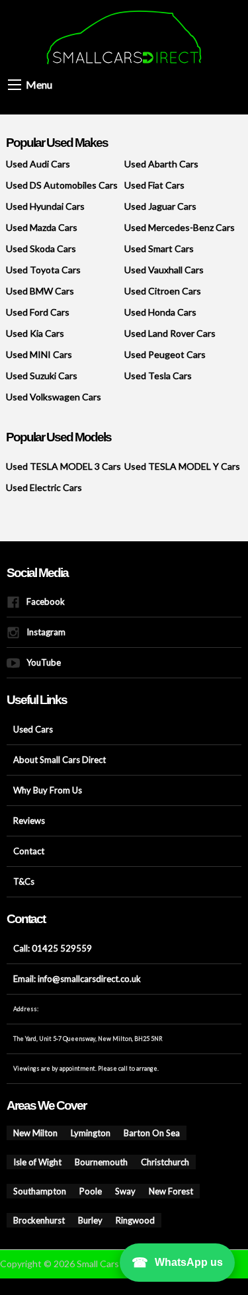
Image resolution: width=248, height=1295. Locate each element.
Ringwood (162, 1192)
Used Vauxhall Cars (164, 269)
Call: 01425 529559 (39, 948)
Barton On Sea (126, 1134)
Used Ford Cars (37, 312)
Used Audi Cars (38, 163)
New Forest (30, 1192)
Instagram (41, 632)
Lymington (77, 1134)
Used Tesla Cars (158, 375)
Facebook (40, 601)
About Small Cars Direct (47, 760)
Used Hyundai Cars (45, 206)
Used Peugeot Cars (165, 354)
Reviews (25, 821)
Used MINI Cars (39, 354)
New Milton (30, 1134)
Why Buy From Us (40, 790)
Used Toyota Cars (43, 269)
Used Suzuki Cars (41, 375)
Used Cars (28, 729)
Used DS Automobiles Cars (62, 185)
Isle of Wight (179, 1134)
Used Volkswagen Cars (53, 396)
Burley (125, 1192)
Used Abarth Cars (161, 163)
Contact (24, 851)
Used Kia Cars (35, 333)
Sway (209, 1163)
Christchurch (87, 1163)
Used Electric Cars (44, 487)
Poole (180, 1163)
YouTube (38, 662)
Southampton (139, 1163)
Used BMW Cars (40, 290)
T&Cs (20, 881)
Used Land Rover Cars (170, 333)
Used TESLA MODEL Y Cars (182, 466)
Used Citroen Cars (162, 290)
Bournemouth (34, 1163)
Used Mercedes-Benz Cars (179, 227)
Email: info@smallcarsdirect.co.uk (61, 979)
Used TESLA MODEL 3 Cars (63, 466)
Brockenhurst (82, 1192)
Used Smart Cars (159, 248)
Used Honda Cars (160, 312)
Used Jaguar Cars (160, 206)
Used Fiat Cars (154, 185)
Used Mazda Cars (41, 227)
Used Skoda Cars (41, 248)
